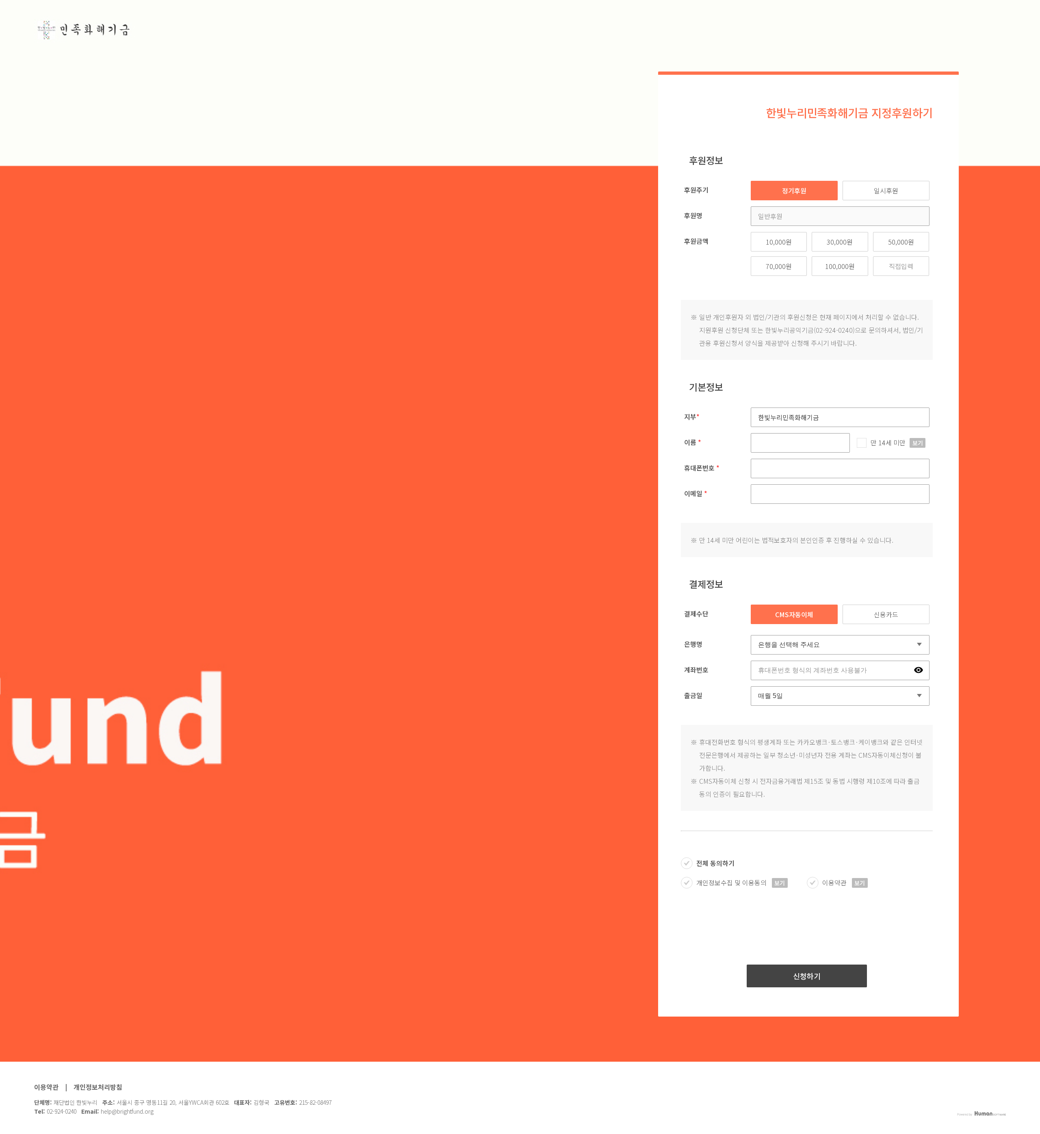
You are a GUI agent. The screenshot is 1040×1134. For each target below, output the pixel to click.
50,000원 (901, 242)
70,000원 (779, 266)
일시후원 (886, 190)
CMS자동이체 (794, 614)
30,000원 (840, 242)
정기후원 (794, 190)
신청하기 (807, 976)
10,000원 (779, 242)
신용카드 (886, 614)
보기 (917, 443)
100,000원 (840, 266)
